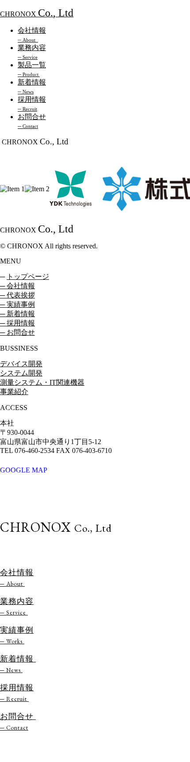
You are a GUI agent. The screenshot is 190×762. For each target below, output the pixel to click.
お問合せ (18, 721)
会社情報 (17, 577)
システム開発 (21, 373)
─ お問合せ (17, 332)
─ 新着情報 (17, 313)
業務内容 (17, 606)
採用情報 (17, 692)
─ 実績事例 (17, 304)
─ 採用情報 (17, 323)
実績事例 (17, 630)
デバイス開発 (21, 363)
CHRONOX (36, 14)
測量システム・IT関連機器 (42, 382)
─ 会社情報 (17, 286)
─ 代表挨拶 (17, 295)
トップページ (28, 276)
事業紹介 (14, 391)
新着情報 (18, 664)
